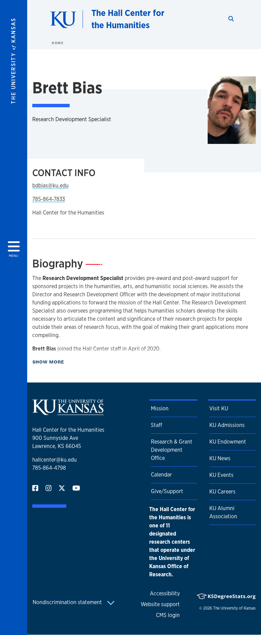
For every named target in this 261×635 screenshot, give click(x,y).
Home (57, 42)
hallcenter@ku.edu (54, 459)
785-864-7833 (48, 199)
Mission (160, 408)
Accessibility (165, 593)
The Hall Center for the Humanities (127, 19)
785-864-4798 (49, 467)
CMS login (168, 615)
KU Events (221, 475)
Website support (160, 604)
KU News (219, 458)
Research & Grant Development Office (171, 450)
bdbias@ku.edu (50, 185)
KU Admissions (227, 425)
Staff (156, 425)
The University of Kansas (234, 608)
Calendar (161, 474)
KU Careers (222, 491)
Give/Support (167, 491)
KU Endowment (227, 441)
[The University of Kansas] (68, 412)
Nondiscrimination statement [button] (68, 602)
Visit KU (218, 408)
